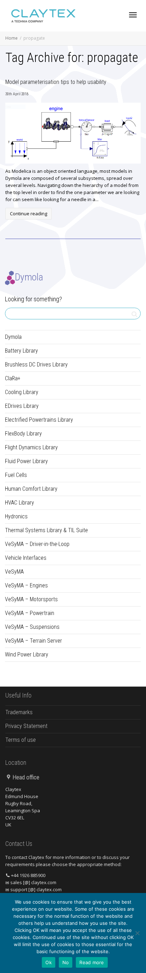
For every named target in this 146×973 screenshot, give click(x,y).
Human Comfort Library (31, 488)
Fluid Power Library (26, 461)
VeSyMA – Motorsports (31, 599)
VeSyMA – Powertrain (29, 613)
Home (11, 38)
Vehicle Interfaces (25, 557)
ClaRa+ (13, 378)
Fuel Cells (16, 475)
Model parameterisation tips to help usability (55, 82)
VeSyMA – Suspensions (32, 627)
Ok (48, 962)
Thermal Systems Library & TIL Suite (46, 530)
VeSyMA (14, 571)
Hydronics (16, 516)
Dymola (13, 337)
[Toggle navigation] (133, 15)
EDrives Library (22, 406)
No (65, 962)
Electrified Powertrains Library (39, 419)
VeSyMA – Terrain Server (33, 640)
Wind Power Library (26, 654)
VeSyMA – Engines (26, 585)
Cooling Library (21, 392)
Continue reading (28, 213)
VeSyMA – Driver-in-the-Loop (37, 544)
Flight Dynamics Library (31, 447)
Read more (91, 962)
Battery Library (21, 350)
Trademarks (19, 712)
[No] (137, 933)
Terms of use (20, 739)
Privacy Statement (26, 726)
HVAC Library (19, 502)
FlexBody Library (23, 433)
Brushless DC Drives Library (36, 364)
